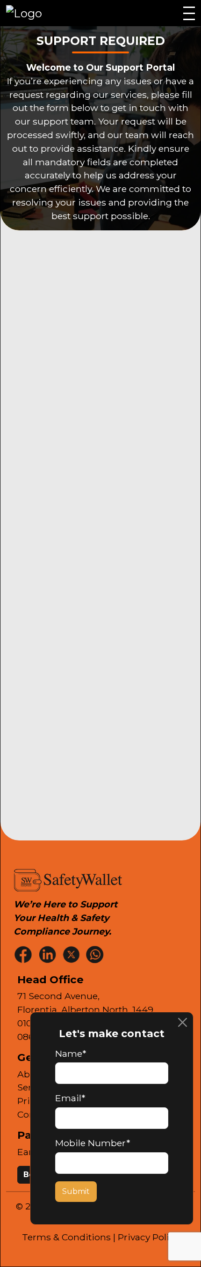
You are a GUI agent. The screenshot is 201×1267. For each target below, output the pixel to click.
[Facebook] (24, 954)
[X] (72, 954)
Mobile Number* (92, 1143)
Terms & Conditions (66, 1237)
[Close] (182, 1023)
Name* (70, 1053)
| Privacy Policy (146, 1237)
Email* (70, 1098)
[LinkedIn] (48, 954)
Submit (76, 1191)
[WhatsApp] (96, 954)
